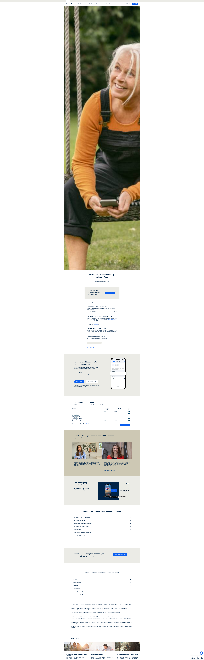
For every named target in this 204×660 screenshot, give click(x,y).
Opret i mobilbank (110, 292)
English (127, 3)
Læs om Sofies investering (109, 470)
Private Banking (78, 0)
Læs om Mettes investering (79, 469)
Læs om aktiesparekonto (92, 381)
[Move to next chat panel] (201, 653)
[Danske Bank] (70, 3)
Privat (68, 0)
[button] (78, 3)
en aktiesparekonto (111, 319)
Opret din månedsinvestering (120, 554)
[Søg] (129, 3)
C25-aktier (96, 324)
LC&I (83, 0)
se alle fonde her (87, 423)
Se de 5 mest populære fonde (94, 342)
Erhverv (72, 0)
